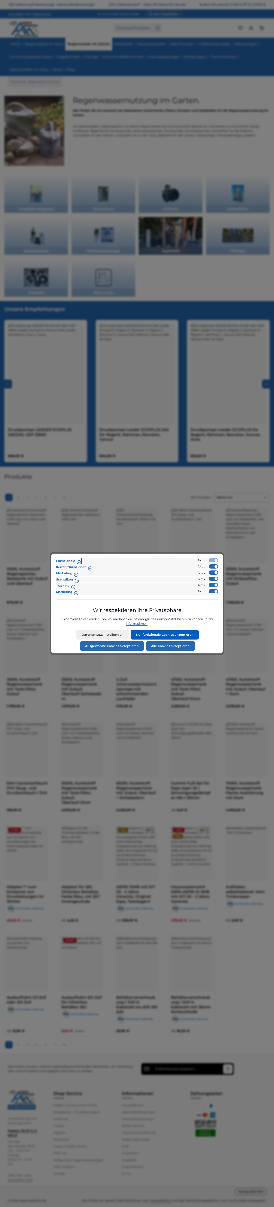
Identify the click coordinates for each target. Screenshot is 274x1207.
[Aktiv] (213, 560)
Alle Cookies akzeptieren (170, 646)
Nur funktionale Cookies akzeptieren (165, 635)
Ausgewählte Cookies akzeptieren (112, 646)
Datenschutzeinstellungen (103, 635)
